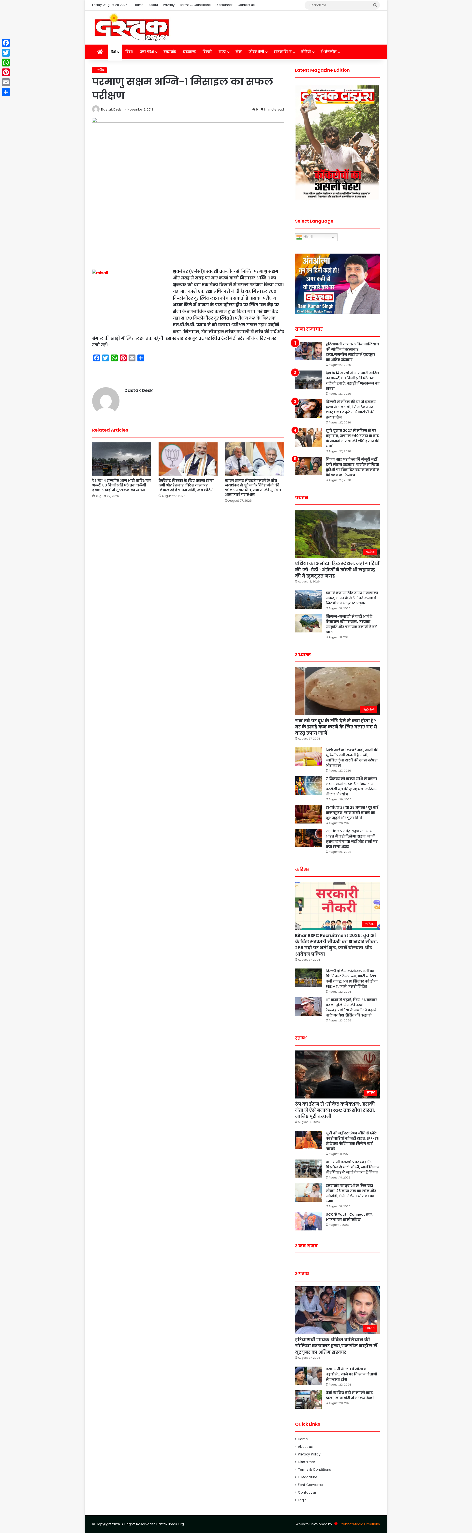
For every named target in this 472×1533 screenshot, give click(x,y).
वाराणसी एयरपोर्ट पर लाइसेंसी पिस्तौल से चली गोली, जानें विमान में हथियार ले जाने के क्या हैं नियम (353, 1167)
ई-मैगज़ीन (329, 51)
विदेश (129, 51)
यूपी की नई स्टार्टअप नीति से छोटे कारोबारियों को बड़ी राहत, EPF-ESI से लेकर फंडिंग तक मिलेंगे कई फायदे (352, 1141)
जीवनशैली (256, 51)
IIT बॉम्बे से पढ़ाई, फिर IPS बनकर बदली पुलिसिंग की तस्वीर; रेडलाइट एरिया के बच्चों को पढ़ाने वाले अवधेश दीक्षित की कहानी (351, 1007)
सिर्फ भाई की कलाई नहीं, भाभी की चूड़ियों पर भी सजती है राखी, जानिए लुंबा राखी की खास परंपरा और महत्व (352, 757)
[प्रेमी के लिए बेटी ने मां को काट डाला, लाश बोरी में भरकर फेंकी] (308, 1399)
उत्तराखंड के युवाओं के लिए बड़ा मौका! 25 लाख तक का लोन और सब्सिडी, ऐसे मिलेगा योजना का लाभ (351, 1193)
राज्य (222, 51)
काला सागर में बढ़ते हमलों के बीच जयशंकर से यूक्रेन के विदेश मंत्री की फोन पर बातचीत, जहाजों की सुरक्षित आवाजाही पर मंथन (253, 487)
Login (302, 1500)
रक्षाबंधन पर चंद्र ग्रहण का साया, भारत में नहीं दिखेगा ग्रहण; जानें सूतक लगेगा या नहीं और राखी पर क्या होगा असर (352, 839)
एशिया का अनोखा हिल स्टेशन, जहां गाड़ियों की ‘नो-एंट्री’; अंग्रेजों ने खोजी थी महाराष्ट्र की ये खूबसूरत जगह (337, 569)
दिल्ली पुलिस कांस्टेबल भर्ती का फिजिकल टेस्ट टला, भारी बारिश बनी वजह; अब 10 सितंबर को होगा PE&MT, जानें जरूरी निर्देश (352, 978)
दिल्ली (207, 51)
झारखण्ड (189, 51)
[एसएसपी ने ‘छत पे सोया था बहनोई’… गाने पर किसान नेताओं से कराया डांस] (308, 1376)
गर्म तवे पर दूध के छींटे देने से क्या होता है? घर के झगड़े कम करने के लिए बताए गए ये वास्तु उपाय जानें (336, 727)
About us (305, 1446)
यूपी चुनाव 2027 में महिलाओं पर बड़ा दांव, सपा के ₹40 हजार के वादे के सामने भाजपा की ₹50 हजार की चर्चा (352, 438)
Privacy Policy (309, 1454)
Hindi (307, 237)
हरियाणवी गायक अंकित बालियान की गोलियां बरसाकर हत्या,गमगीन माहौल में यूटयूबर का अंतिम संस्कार (352, 352)
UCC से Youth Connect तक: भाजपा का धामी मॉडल (349, 1217)
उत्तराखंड (169, 51)
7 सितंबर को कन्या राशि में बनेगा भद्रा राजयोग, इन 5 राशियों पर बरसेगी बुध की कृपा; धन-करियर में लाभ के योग (351, 786)
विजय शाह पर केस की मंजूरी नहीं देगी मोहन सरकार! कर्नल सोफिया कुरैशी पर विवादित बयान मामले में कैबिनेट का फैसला (352, 467)
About (153, 4)
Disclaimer (224, 4)
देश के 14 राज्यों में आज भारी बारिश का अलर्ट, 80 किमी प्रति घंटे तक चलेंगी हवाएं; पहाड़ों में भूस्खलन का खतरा (121, 485)
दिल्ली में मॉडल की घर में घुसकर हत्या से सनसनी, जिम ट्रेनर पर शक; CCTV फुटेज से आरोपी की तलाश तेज (351, 409)
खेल (239, 51)
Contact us (246, 4)
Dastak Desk (111, 109)
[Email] (6, 82)
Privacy (169, 4)
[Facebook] (6, 43)
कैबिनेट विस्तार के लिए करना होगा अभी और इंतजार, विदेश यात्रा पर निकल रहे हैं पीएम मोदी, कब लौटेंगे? (187, 485)
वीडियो (306, 51)
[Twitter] (6, 53)
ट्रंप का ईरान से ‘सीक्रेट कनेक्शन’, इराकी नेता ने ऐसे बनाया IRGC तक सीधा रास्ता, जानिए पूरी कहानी (335, 1110)
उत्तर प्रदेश (147, 51)
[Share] (6, 92)
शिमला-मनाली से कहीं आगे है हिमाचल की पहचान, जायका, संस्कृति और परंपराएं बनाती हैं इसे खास (351, 624)
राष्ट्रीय (99, 70)
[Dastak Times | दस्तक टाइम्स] (131, 27)
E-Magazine (307, 1477)
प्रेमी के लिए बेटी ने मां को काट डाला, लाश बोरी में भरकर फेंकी (350, 1395)
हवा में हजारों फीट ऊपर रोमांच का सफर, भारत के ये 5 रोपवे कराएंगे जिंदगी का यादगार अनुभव (352, 598)
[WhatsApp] (6, 62)
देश (113, 51)
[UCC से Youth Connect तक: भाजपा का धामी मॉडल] (308, 1221)
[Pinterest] (6, 72)
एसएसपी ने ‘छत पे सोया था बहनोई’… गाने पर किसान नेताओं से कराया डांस (351, 1374)
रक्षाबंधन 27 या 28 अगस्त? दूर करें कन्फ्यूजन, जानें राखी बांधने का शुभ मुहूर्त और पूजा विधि (352, 812)
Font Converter (311, 1485)
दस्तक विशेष (283, 51)
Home (139, 4)
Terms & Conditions (195, 4)
